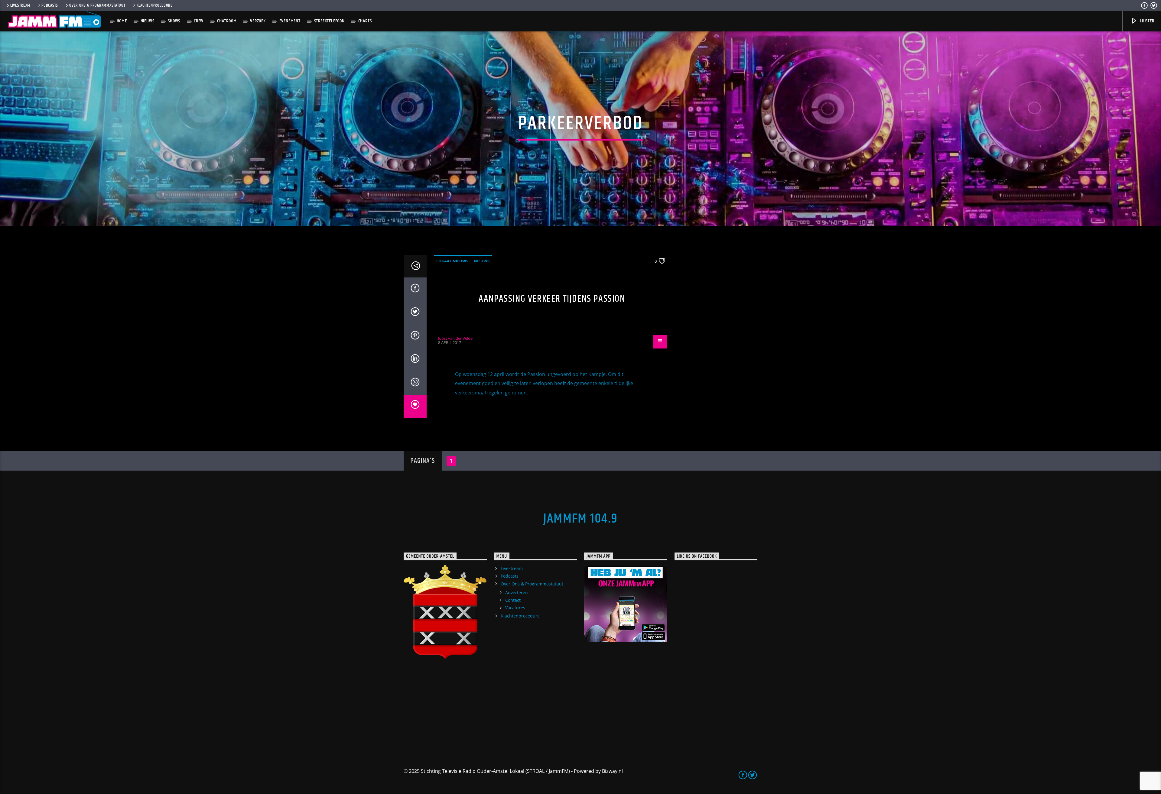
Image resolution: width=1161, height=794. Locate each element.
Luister (1146, 21)
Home (122, 21)
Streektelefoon (329, 21)
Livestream (20, 5)
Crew (198, 21)
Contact (513, 600)
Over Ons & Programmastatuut (97, 5)
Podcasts (49, 5)
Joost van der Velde (455, 338)
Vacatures (515, 608)
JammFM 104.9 (580, 518)
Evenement (290, 21)
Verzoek (258, 21)
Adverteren (516, 592)
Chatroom (226, 21)
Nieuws (147, 21)
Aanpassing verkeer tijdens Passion (552, 298)
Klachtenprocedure (155, 5)
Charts (365, 21)
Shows (174, 21)
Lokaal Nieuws (452, 261)
